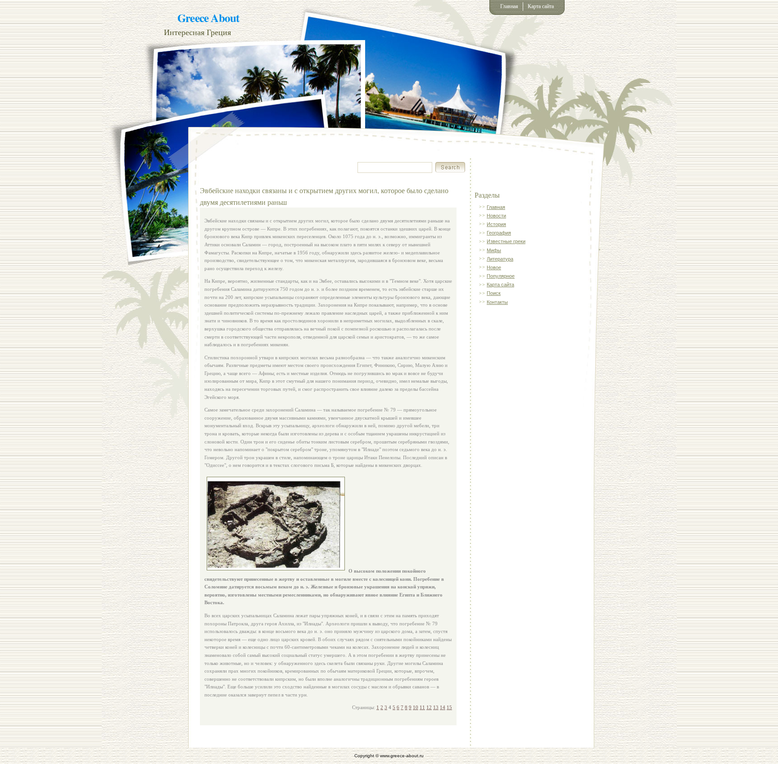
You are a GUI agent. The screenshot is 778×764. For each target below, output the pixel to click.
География (499, 232)
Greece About (208, 17)
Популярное (501, 276)
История (496, 224)
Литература (500, 259)
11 (422, 707)
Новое (494, 267)
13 (436, 707)
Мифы (494, 250)
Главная (509, 6)
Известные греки (506, 241)
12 (429, 707)
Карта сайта (541, 6)
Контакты (497, 302)
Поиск (494, 293)
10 (415, 707)
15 (449, 707)
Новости (496, 215)
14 (442, 707)
